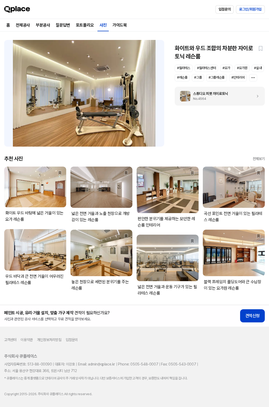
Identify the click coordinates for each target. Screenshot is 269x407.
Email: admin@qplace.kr (96, 364)
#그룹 (198, 77)
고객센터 (10, 340)
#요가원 (242, 68)
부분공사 (43, 25)
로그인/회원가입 (250, 9)
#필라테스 (183, 68)
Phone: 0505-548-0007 (138, 364)
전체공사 (23, 25)
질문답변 (63, 25)
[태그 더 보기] (253, 77)
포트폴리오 (85, 25)
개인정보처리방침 (49, 340)
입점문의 (225, 9)
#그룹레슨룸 (217, 77)
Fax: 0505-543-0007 (178, 364)
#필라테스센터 (206, 68)
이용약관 (26, 340)
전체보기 (259, 159)
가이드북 (119, 25)
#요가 (226, 68)
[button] (260, 48)
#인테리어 (238, 77)
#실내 (258, 68)
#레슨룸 (182, 77)
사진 (103, 25)
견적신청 (252, 315)
